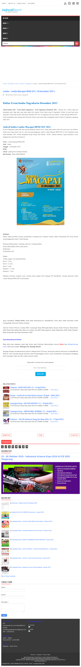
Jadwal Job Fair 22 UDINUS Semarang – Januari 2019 (28, 512)
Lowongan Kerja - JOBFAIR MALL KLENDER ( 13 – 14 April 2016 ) (33, 411)
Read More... (55, 390)
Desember (10, 94)
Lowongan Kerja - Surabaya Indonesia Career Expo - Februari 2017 (32, 530)
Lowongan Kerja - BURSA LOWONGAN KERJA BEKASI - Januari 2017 (33, 539)
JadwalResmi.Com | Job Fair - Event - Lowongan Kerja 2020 (29, 663)
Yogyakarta (25, 94)
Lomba (19, 94)
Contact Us (11, 3)
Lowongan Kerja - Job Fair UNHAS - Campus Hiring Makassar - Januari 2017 (34, 549)
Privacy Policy (21, 3)
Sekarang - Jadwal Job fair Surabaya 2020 (24, 503)
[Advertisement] (40, 63)
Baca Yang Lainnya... (8, 576)
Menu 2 (5, 28)
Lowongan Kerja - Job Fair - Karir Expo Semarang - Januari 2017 (31, 558)
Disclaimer (31, 3)
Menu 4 (5, 38)
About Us (33, 654)
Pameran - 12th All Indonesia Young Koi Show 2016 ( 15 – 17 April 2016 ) (37, 419)
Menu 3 (5, 33)
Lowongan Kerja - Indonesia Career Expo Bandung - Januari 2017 (31, 567)
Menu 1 (5, 23)
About (4, 3)
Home (6, 18)
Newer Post (6, 435)
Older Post (74, 435)
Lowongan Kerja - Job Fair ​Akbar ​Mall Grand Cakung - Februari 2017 (32, 521)
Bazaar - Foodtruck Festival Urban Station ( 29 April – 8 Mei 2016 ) (35, 395)
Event (15, 94)
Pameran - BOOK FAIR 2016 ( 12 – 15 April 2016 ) (28, 387)
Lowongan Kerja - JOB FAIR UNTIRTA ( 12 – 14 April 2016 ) (31, 403)
